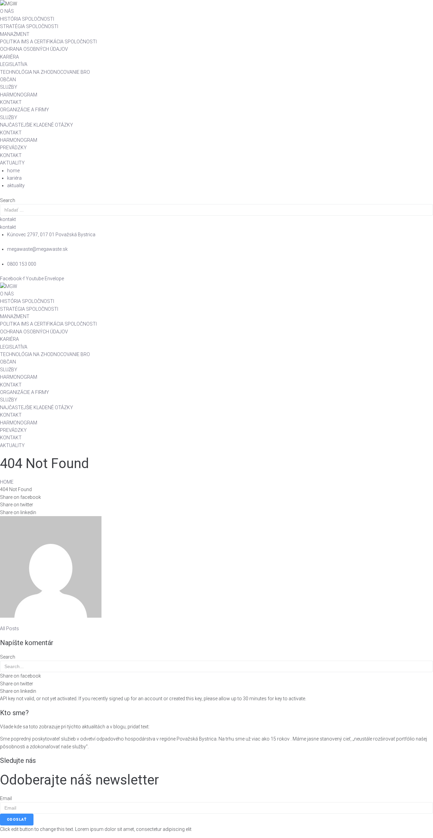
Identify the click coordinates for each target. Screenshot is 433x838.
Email (6, 798)
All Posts (9, 628)
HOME (7, 482)
